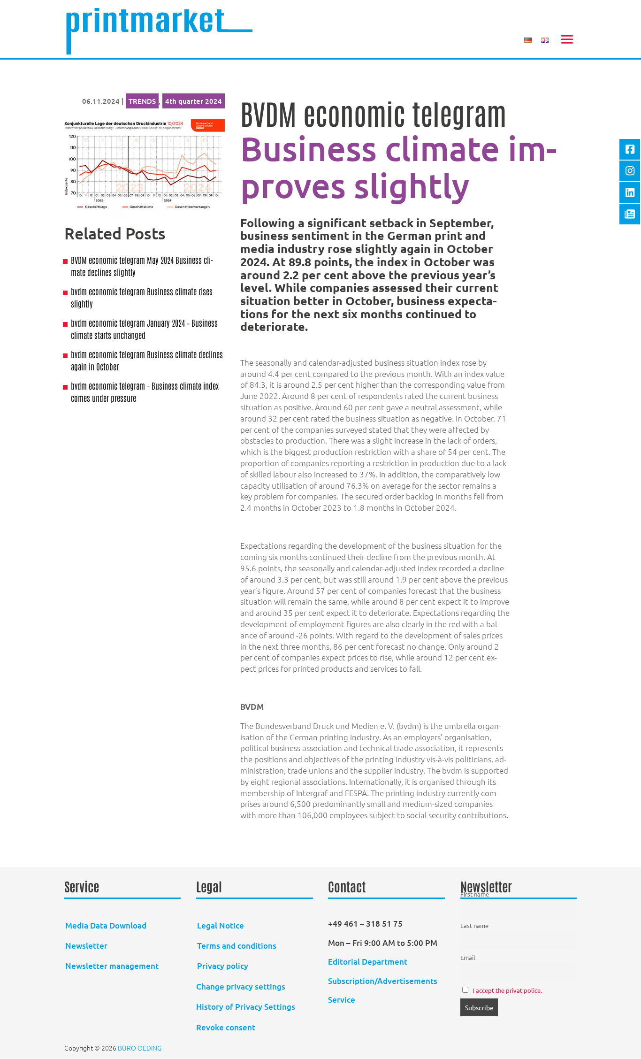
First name (474, 894)
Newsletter (86, 945)
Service (341, 999)
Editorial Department (368, 961)
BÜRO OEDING (139, 1047)
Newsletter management (112, 965)
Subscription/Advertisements (382, 980)
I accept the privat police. (507, 990)
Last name (474, 925)
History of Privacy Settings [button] (245, 1006)
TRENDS (142, 101)
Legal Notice (220, 925)
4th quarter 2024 (193, 101)
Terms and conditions (236, 945)
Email (467, 957)
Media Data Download (105, 925)
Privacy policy (222, 965)
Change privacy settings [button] (240, 986)
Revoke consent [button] (225, 1027)
